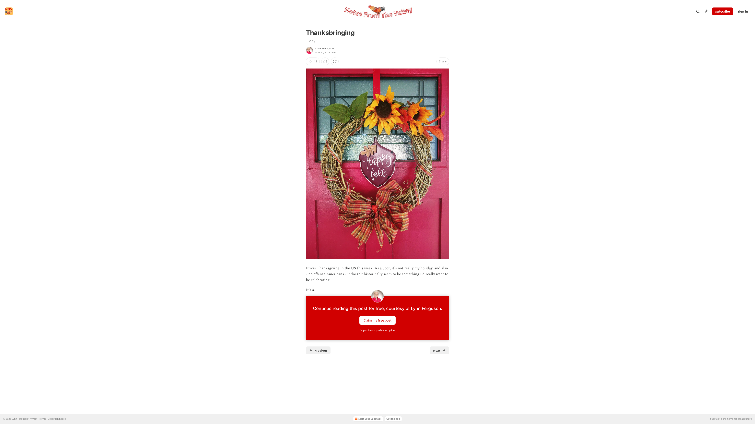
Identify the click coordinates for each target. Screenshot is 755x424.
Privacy (33, 418)
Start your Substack (369, 418)
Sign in (743, 11)
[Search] (698, 11)
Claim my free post (377, 320)
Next (436, 350)
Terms (42, 418)
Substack (715, 418)
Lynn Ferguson (324, 48)
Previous (321, 350)
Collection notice (57, 418)
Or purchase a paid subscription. (377, 330)
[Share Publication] (707, 11)
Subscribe (722, 11)
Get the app (393, 418)
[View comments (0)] (325, 61)
